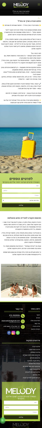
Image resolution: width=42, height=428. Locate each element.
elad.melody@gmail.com (11, 321)
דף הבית (27, 13)
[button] (39, 281)
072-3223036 (14, 315)
